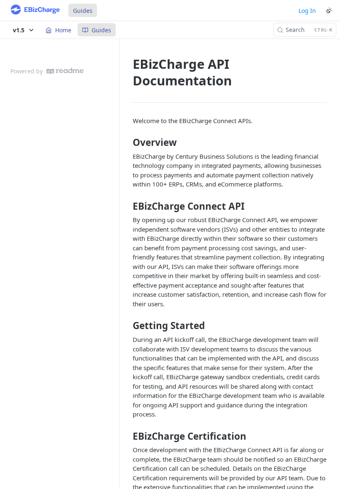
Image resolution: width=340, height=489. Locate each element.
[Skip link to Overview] (127, 142)
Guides (82, 11)
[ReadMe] (65, 71)
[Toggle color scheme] (329, 10)
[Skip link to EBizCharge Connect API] (127, 206)
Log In (307, 11)
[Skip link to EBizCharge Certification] (127, 436)
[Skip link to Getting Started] (127, 326)
